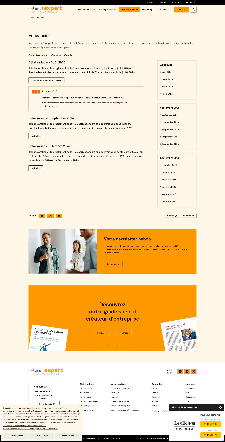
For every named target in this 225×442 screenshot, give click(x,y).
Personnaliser (67, 435)
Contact (181, 9)
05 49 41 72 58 (211, 424)
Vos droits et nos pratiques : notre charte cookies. (24, 425)
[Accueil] (45, 9)
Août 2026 (166, 65)
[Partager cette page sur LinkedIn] (59, 216)
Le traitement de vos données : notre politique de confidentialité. (30, 429)
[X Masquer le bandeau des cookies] (81, 405)
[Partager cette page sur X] (50, 216)
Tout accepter (16, 435)
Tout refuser (42, 435)
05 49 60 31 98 (211, 435)
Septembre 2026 (170, 107)
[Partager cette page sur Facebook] (42, 216)
